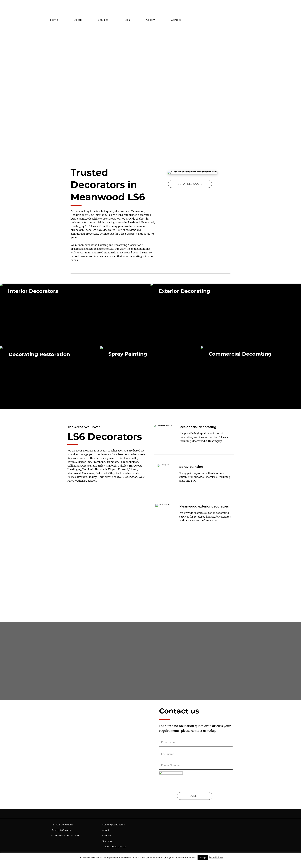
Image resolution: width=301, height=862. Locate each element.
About (78, 19)
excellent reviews (109, 218)
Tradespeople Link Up (114, 846)
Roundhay (104, 476)
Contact (176, 19)
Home (54, 19)
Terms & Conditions (62, 824)
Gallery (150, 19)
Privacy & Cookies (61, 830)
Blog (127, 19)
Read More (216, 857)
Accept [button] (202, 857)
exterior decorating (217, 512)
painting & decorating (140, 233)
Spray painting (188, 473)
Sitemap (107, 841)
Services (103, 19)
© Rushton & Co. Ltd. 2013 (65, 835)
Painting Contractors (114, 824)
